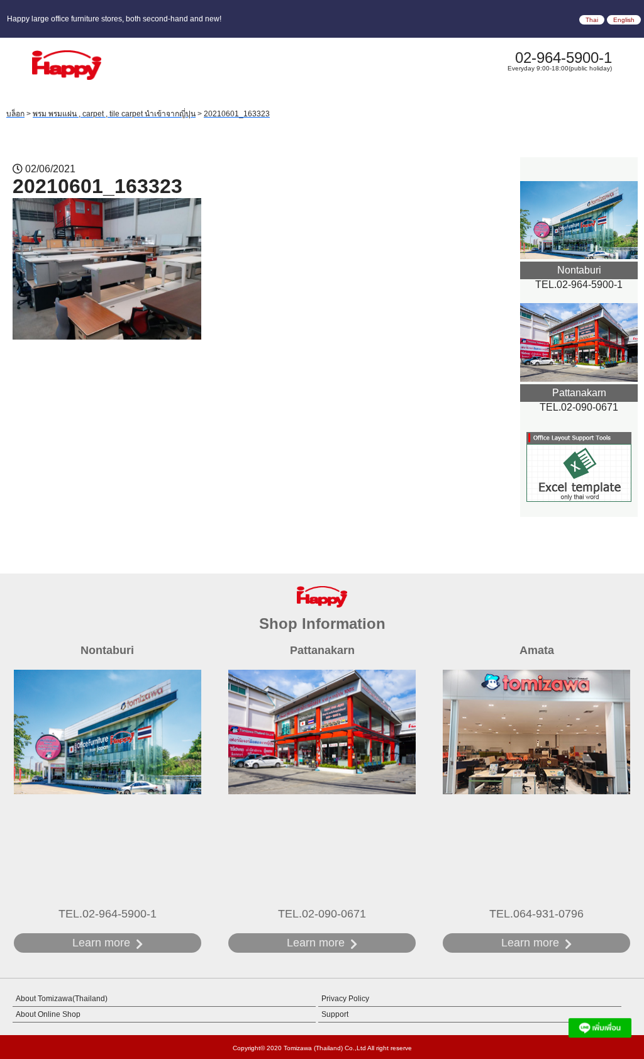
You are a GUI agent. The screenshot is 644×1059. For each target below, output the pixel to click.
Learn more (101, 942)
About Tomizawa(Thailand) (62, 998)
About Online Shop (48, 1014)
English (624, 19)
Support (334, 1014)
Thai (592, 19)
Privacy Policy (345, 998)
